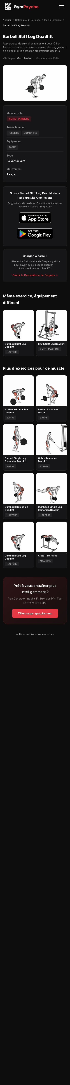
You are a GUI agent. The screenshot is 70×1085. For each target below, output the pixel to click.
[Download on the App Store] (35, 217)
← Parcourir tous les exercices (35, 634)
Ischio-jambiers (53, 19)
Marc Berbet (24, 58)
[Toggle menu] (62, 7)
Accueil (7, 19)
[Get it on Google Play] (35, 234)
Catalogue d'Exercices (28, 19)
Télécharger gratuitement (35, 613)
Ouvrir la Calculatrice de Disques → (35, 275)
